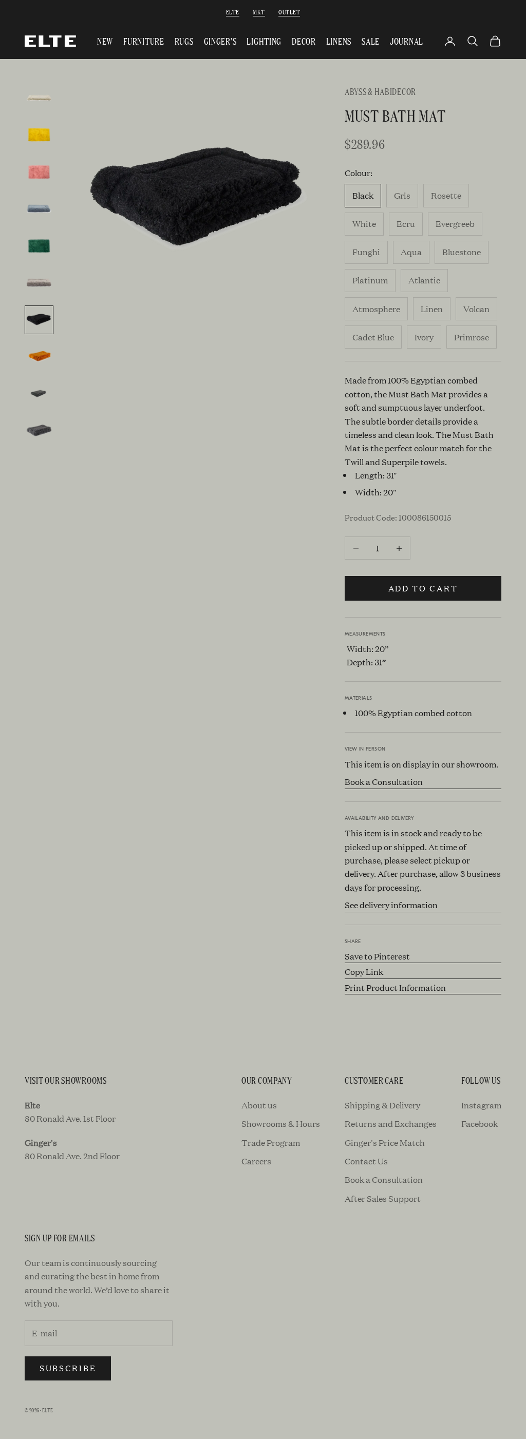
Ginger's (220, 40)
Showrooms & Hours (280, 1123)
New (105, 40)
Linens (338, 40)
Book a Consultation (384, 782)
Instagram (481, 1105)
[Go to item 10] (39, 430)
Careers (256, 1161)
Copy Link (364, 971)
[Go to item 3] (39, 172)
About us (259, 1105)
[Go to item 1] (39, 98)
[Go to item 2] (39, 135)
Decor (304, 40)
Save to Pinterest (377, 956)
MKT (259, 11)
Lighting (264, 40)
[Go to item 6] (39, 282)
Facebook (479, 1123)
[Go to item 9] (39, 393)
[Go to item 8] (39, 356)
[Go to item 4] (39, 209)
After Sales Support (383, 1198)
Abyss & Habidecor (380, 91)
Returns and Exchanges (391, 1123)
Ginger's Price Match (385, 1142)
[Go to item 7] (39, 319)
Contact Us (366, 1161)
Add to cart (423, 588)
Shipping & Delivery (382, 1105)
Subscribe (68, 1368)
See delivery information (391, 905)
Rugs (184, 40)
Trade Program (270, 1142)
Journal (406, 40)
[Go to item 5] (39, 246)
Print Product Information (395, 987)
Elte (232, 11)
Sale (371, 40)
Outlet (289, 11)
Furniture (143, 40)
